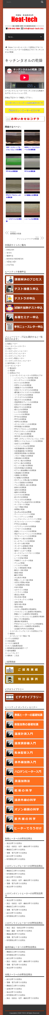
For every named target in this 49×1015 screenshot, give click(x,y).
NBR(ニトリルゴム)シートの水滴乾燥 (28, 441)
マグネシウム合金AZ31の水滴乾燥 (27, 502)
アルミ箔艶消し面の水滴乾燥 (25, 485)
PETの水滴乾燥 (20, 419)
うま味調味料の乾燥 (22, 585)
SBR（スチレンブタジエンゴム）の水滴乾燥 (31, 439)
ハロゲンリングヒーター (16, 356)
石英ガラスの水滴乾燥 (22, 405)
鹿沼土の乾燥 (19, 595)
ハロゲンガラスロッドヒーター (19, 361)
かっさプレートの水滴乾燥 (24, 541)
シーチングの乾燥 (21, 556)
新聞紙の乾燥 (19, 509)
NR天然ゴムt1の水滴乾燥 (23, 436)
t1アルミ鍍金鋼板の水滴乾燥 (25, 470)
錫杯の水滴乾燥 (20, 492)
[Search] (42, 2)
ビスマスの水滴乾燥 (22, 495)
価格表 (12, 634)
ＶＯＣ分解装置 (13, 643)
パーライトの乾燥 (21, 592)
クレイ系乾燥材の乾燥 (22, 568)
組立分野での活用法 (14, 856)
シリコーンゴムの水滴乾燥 (24, 446)
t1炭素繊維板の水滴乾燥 (23, 451)
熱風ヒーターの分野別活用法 (18, 838)
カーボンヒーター (21, 47)
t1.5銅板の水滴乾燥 (21, 478)
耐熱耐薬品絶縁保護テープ (17, 648)
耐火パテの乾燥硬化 (22, 619)
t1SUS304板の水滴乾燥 (23, 468)
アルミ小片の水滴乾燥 (22, 500)
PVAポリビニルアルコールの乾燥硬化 (28, 624)
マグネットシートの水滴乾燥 (25, 536)
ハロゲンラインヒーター (16, 353)
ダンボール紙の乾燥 (22, 543)
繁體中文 (10, 256)
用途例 (12, 370)
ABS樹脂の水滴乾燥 (22, 427)
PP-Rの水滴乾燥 (20, 417)
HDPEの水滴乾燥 (21, 422)
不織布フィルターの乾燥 (23, 560)
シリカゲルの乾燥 (21, 565)
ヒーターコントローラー (16, 346)
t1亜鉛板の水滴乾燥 (21, 458)
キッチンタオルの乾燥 (22, 512)
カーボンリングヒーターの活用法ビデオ (27, 631)
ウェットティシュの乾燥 (23, 517)
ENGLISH (10, 250)
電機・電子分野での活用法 (17, 853)
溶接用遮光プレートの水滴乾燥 (26, 402)
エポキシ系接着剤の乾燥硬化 (25, 609)
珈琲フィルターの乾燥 (22, 551)
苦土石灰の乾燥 (20, 597)
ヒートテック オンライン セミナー (21, 707)
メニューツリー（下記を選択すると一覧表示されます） (24, 338)
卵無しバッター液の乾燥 (23, 580)
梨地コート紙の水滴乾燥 (23, 539)
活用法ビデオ (34, 47)
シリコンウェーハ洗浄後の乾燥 (26, 378)
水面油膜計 (11, 641)
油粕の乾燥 (18, 602)
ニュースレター (13, 653)
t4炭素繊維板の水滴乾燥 (23, 448)
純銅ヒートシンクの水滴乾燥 (25, 531)
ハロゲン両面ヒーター (15, 358)
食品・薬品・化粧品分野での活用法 (20, 928)
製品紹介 (13, 368)
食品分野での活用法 (14, 843)
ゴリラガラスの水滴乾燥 (23, 397)
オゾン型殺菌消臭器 (15, 646)
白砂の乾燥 (18, 587)
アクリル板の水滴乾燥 (22, 434)
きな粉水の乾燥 (20, 578)
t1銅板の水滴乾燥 (21, 475)
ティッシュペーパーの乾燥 (28, 238)
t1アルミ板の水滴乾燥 (22, 463)
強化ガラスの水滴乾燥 (22, 400)
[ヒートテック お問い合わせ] (24, 29)
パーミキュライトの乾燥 (23, 599)
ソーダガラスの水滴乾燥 (23, 395)
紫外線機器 (11, 651)
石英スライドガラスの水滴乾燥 (26, 390)
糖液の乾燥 (18, 573)
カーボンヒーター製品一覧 (20, 636)
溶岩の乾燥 (18, 607)
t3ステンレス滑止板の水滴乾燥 (26, 480)
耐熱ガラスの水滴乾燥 (22, 407)
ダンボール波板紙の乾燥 (23, 546)
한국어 (9, 253)
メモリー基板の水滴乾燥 (23, 456)
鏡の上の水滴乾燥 (21, 409)
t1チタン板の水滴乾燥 (22, 461)
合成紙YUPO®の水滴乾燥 (24, 629)
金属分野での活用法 (14, 989)
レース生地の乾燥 (21, 558)
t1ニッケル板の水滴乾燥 (23, 465)
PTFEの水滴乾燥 (20, 524)
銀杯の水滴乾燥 (20, 487)
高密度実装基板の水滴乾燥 (24, 453)
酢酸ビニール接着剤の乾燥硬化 (26, 614)
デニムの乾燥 (19, 563)
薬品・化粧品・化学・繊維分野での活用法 (23, 846)
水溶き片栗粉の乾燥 (22, 582)
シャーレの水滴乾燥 (22, 414)
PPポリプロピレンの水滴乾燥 (25, 429)
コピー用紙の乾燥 (21, 507)
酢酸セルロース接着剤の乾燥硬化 (27, 626)
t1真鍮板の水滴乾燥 (21, 473)
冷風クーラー (12, 349)
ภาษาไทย (10, 265)
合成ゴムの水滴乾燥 (22, 444)
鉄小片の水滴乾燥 (21, 497)
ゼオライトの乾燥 (21, 590)
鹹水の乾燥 (18, 575)
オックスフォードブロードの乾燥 (27, 553)
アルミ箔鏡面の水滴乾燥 (23, 483)
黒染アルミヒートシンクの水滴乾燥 (28, 534)
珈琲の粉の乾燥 (20, 604)
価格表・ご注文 (13, 656)
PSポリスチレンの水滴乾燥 (24, 431)
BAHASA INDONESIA (15, 259)
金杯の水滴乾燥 (20, 490)
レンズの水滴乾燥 (21, 412)
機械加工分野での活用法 (16, 850)
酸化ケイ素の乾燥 (21, 570)
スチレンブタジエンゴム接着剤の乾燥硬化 (30, 617)
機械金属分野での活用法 (16, 934)
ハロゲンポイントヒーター (17, 351)
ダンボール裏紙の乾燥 (22, 548)
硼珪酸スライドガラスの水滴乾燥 (27, 392)
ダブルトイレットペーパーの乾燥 (27, 522)
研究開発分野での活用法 (16, 859)
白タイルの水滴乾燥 (22, 383)
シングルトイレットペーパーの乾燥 (28, 519)
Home (10, 47)
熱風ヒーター (12, 344)
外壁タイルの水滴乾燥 (22, 385)
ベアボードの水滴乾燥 (22, 529)
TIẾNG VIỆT (11, 262)
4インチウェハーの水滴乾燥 (25, 380)
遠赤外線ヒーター (14, 363)
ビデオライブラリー (14, 689)
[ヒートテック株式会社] (24, 21)
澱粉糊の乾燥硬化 (21, 621)
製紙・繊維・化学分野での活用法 (19, 931)
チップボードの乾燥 (22, 504)
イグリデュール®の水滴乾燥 (25, 526)
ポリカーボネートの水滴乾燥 (25, 424)
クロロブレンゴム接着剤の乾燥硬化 (28, 612)
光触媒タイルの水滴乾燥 (23, 388)
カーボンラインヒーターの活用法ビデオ (27, 375)
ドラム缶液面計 (13, 638)
